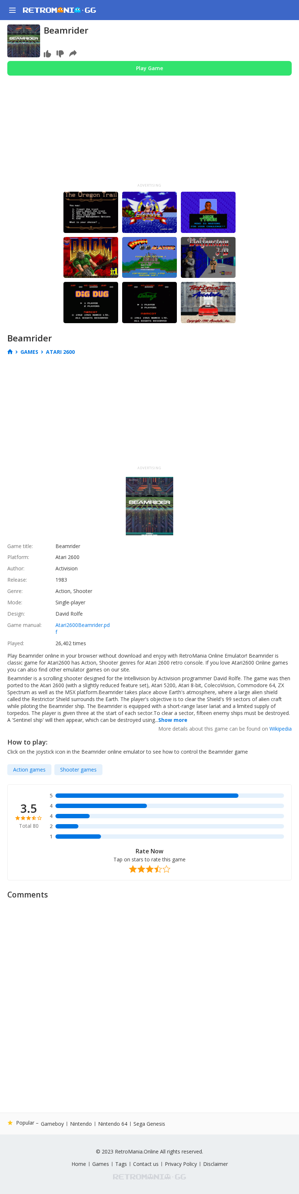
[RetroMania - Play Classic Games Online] (59, 10)
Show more (172, 719)
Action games (29, 769)
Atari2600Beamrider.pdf (82, 628)
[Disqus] (149, 995)
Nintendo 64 (112, 1123)
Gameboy (52, 1123)
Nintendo (81, 1123)
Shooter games (78, 769)
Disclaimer (215, 1163)
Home (78, 1164)
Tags (121, 1164)
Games (29, 352)
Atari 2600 (60, 351)
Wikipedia (280, 728)
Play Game (149, 68)
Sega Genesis (149, 1123)
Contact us (146, 1164)
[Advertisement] (149, 135)
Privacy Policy (181, 1164)
